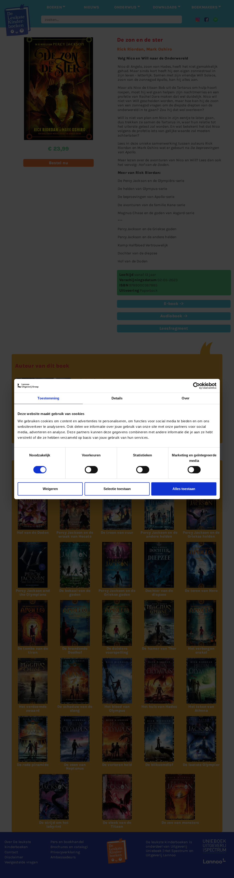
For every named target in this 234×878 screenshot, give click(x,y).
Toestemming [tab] (48, 398)
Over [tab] (185, 398)
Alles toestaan (184, 489)
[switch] (91, 469)
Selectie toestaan (117, 489)
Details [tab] (117, 398)
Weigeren (50, 489)
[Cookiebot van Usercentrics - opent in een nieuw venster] (196, 385)
